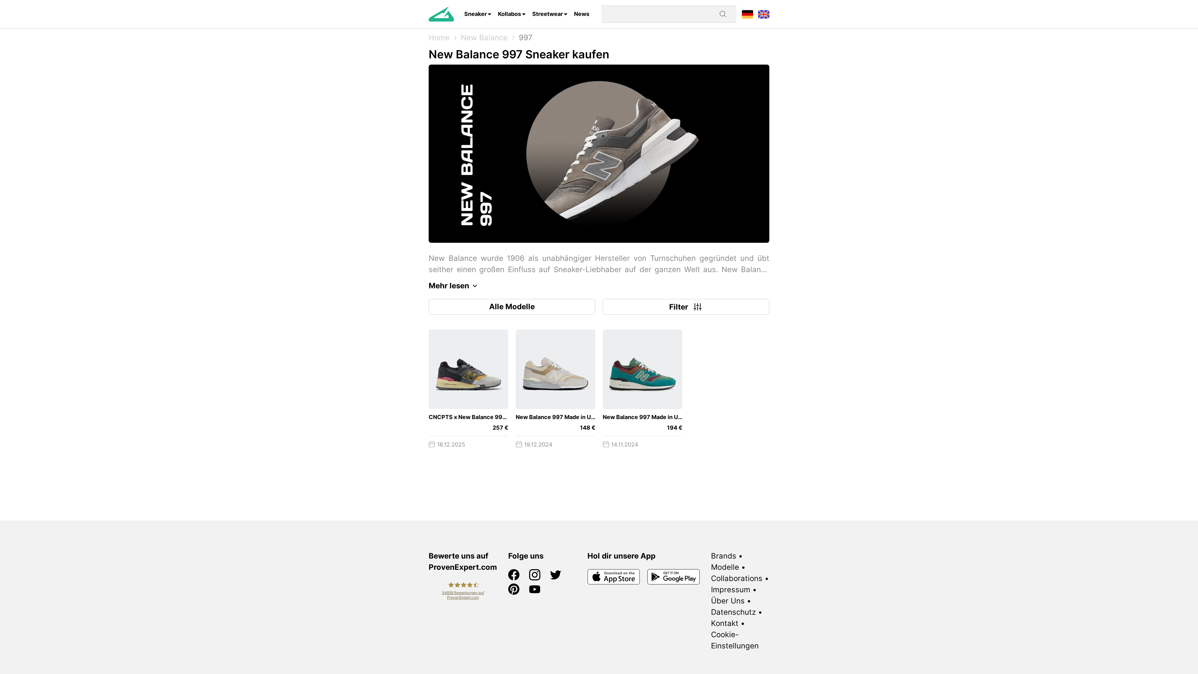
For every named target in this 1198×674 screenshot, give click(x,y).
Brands (723, 555)
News (581, 14)
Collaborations (736, 578)
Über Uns (728, 600)
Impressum (730, 589)
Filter (678, 306)
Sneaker (475, 14)
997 (526, 37)
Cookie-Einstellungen (735, 640)
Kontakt (724, 623)
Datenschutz (733, 612)
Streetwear (547, 14)
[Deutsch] (747, 13)
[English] (763, 13)
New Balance (484, 37)
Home (439, 37)
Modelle (725, 567)
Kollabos (509, 14)
